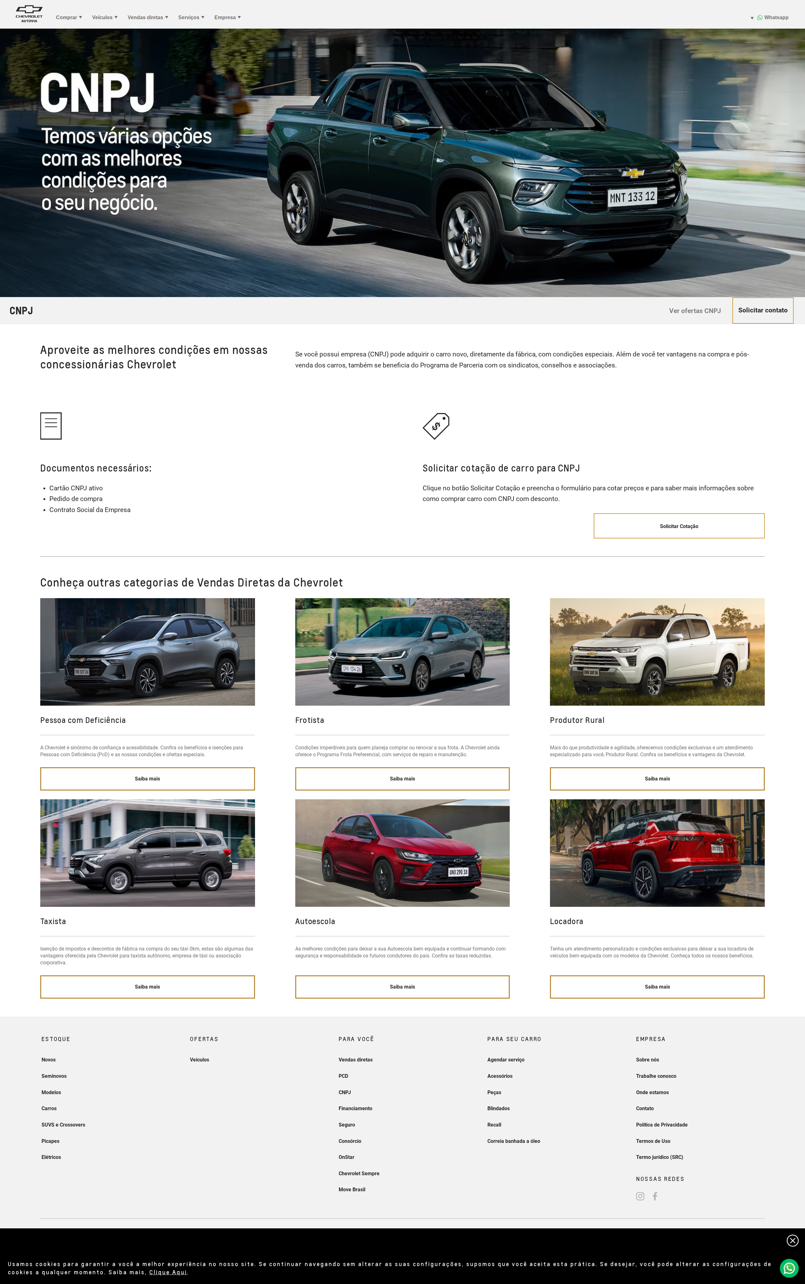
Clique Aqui (168, 1272)
